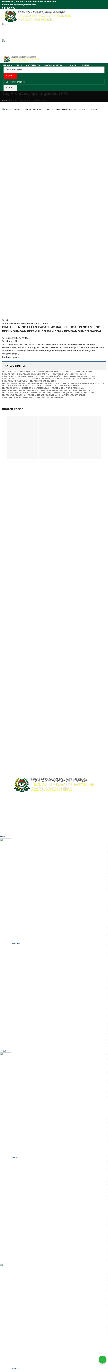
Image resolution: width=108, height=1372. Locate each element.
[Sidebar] (3, 831)
